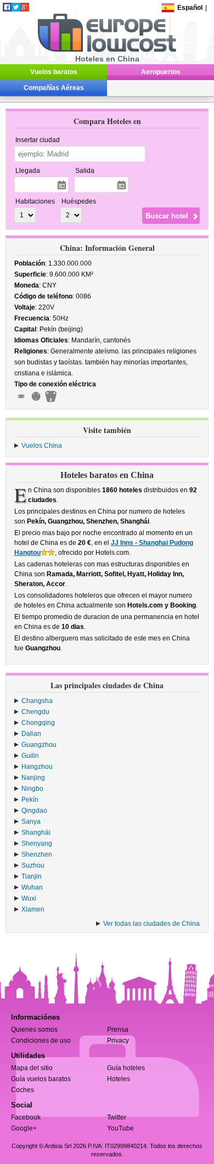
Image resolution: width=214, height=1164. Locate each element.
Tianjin (31, 876)
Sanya (31, 821)
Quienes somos (34, 1029)
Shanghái (35, 832)
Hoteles (118, 1079)
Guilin (30, 756)
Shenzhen (36, 854)
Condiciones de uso (41, 1040)
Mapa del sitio (32, 1068)
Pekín (29, 799)
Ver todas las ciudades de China (151, 923)
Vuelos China (41, 445)
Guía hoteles (126, 1068)
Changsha (37, 701)
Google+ (24, 1128)
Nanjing (33, 777)
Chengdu (35, 712)
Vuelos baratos (53, 72)
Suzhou (32, 865)
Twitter (116, 1117)
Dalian (31, 734)
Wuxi (28, 898)
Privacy (118, 1040)
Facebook (26, 1117)
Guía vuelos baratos (41, 1079)
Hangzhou (37, 767)
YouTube (120, 1128)
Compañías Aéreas (54, 88)
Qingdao (34, 810)
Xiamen (32, 909)
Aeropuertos (161, 72)
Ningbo (32, 788)
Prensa (117, 1029)
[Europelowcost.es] (106, 50)
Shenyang (36, 843)
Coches (22, 1090)
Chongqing (38, 723)
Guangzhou (39, 745)
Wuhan (32, 887)
